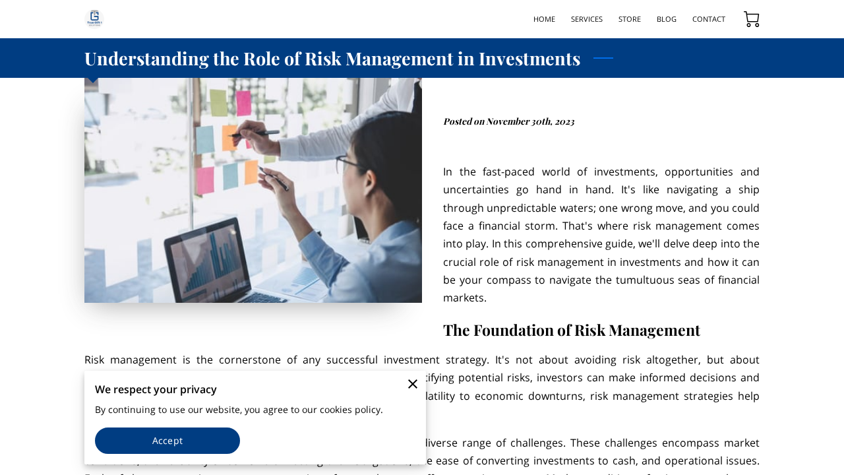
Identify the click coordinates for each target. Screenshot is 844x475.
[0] (752, 19)
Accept (167, 440)
